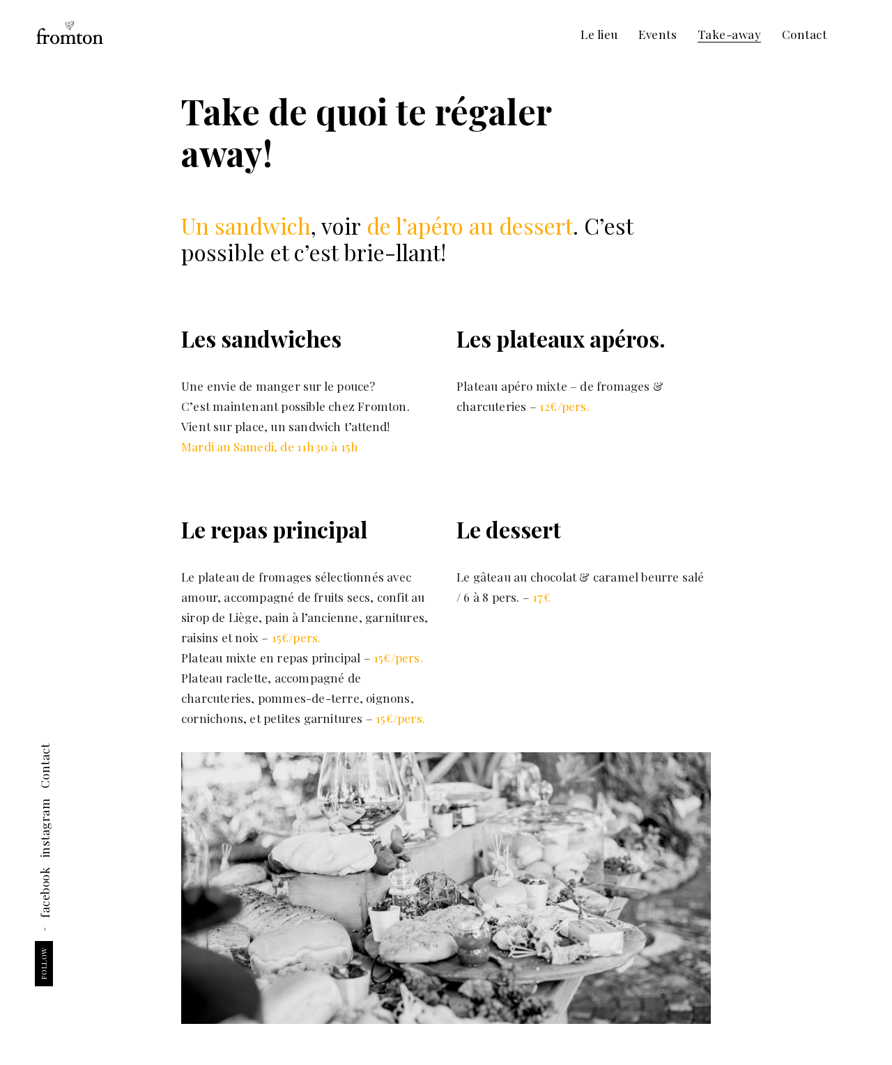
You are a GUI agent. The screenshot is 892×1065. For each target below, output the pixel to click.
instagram (44, 828)
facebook (44, 892)
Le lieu (599, 34)
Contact (804, 34)
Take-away (730, 34)
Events (657, 34)
